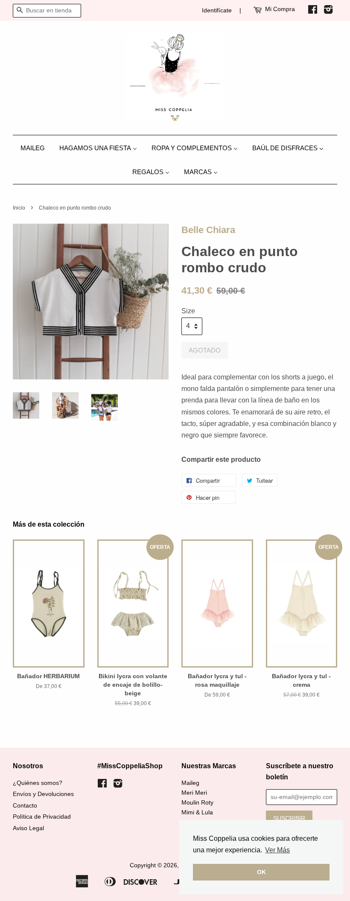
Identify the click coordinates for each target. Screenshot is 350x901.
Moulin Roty (197, 802)
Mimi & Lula (197, 812)
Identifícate (217, 10)
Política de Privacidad (42, 817)
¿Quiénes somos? (37, 783)
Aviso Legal (28, 828)
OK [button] (261, 872)
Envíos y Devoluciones (43, 794)
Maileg (190, 783)
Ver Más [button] (277, 850)
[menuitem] (36, 147)
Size (188, 311)
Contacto (25, 805)
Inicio (19, 208)
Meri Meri (194, 793)
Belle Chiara (208, 230)
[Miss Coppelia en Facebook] (313, 11)
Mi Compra (280, 9)
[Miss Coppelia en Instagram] (328, 11)
